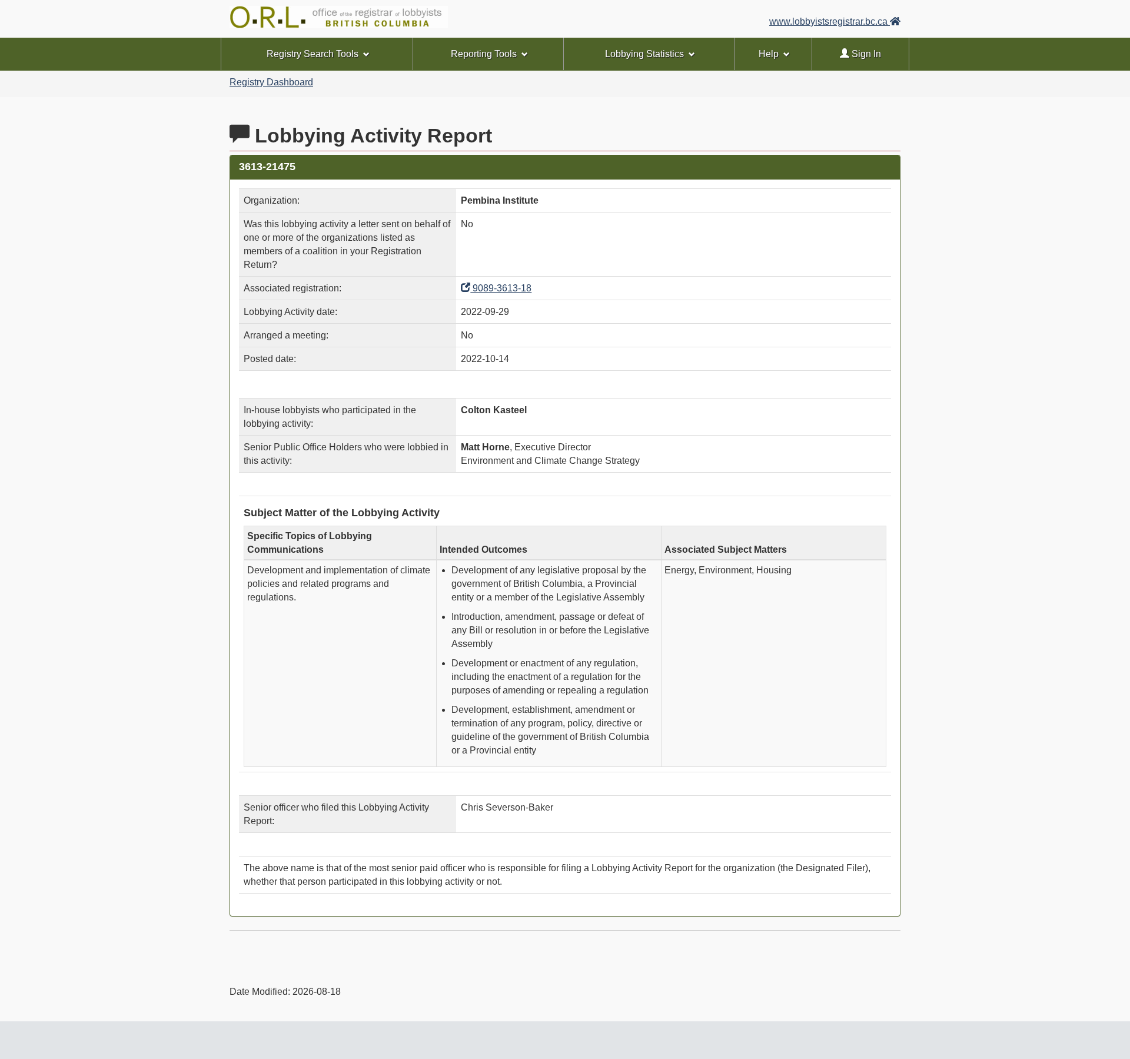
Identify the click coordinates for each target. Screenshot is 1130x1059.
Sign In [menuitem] (865, 54)
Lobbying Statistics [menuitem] (644, 54)
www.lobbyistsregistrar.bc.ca (829, 21)
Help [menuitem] (769, 54)
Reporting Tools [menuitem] (484, 54)
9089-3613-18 (500, 288)
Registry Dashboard (271, 82)
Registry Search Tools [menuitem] (312, 54)
